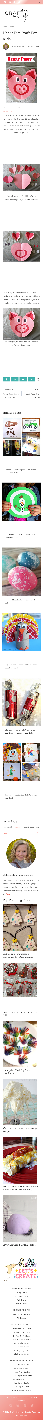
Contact (21, 1400)
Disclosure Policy (8, 111)
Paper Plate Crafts (21, 1372)
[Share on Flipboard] (23, 379)
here (8, 894)
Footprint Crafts (21, 1368)
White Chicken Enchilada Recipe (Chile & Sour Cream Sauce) (20, 1188)
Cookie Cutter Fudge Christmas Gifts (20, 1013)
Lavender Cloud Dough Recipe (19, 1244)
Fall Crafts (21, 1300)
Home (5, 27)
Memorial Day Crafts (21, 1339)
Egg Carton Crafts (21, 1383)
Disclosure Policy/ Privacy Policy (21, 1397)
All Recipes (21, 1318)
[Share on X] (31, 379)
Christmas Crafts (21, 1354)
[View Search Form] (39, 2)
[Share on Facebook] (6, 379)
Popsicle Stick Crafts (21, 1379)
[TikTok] (19, 2)
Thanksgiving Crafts (21, 1350)
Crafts (11, 27)
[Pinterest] (14, 2)
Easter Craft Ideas (21, 1336)
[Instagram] (10, 2)
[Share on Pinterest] (14, 379)
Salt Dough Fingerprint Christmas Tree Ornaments (18, 955)
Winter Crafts (22, 1303)
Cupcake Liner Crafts (21, 1390)
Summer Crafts (21, 1296)
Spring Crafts (21, 1293)
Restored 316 (21, 1415)
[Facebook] (5, 2)
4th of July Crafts (21, 1343)
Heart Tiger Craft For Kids (32, 394)
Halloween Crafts (21, 1347)
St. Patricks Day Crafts (22, 1332)
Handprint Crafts (21, 1365)
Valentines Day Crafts (21, 1329)
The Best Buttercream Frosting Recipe (20, 1130)
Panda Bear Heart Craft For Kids (11, 394)
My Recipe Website (21, 1314)
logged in (18, 827)
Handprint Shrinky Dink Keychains (16, 1072)
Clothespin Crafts (21, 1387)
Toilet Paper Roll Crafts (21, 1376)
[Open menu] (38, 13)
